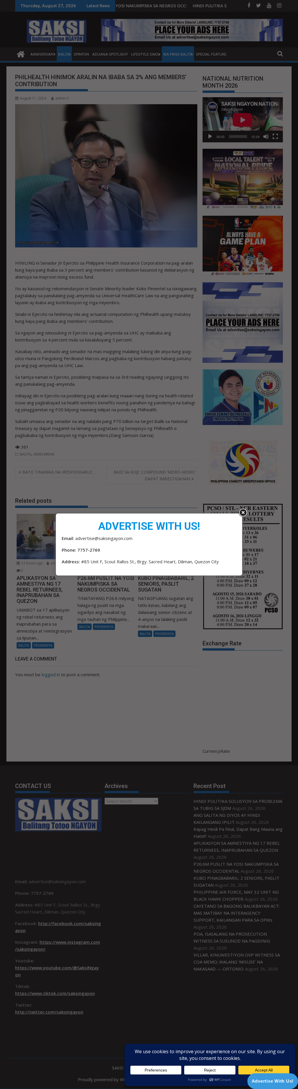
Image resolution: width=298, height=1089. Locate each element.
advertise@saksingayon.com (103, 538)
